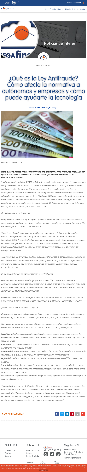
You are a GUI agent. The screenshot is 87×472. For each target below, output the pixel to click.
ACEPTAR (43, 470)
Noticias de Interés (72, 9)
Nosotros (60, 9)
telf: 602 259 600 (52, 450)
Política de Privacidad (43, 462)
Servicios (53, 9)
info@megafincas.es (72, 458)
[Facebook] (46, 454)
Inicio (47, 9)
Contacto (83, 9)
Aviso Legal (30, 462)
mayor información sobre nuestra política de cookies (31, 468)
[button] (57, 414)
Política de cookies (56, 462)
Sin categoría (53, 108)
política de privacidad (77, 467)
